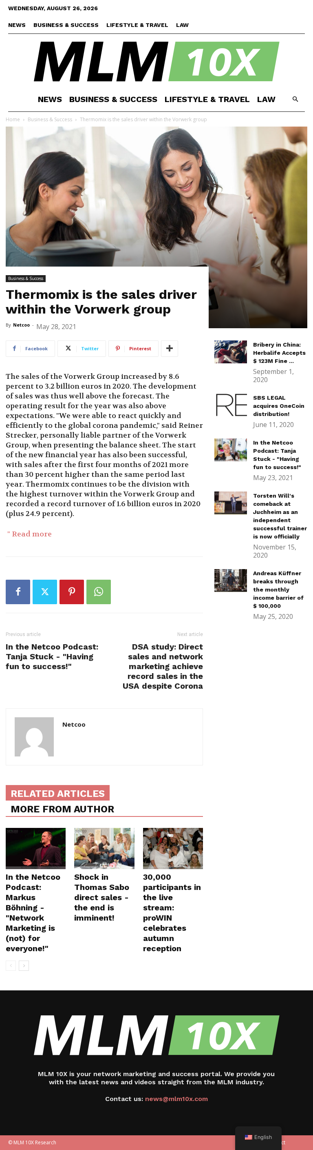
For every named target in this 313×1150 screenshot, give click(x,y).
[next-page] (24, 966)
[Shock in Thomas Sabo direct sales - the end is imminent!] (104, 848)
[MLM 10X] (156, 60)
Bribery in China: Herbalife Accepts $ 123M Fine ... (279, 352)
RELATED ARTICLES (58, 793)
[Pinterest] (72, 592)
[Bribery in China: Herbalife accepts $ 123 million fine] (230, 351)
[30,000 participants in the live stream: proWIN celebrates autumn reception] (173, 848)
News (17, 25)
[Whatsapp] (98, 592)
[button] (295, 99)
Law (182, 25)
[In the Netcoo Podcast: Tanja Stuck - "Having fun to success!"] (230, 449)
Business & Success (66, 25)
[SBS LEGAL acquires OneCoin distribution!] (230, 405)
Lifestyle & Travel (137, 25)
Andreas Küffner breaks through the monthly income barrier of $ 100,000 (278, 589)
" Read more (29, 534)
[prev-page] (11, 966)
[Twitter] (45, 592)
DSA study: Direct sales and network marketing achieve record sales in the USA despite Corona (163, 666)
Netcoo (21, 325)
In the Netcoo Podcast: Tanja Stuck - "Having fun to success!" (52, 656)
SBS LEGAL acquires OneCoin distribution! (278, 405)
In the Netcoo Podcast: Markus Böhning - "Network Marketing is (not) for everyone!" (33, 912)
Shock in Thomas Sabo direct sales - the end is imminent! (101, 897)
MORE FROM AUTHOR (62, 809)
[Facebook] (18, 592)
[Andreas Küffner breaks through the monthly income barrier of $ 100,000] (230, 580)
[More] (169, 348)
